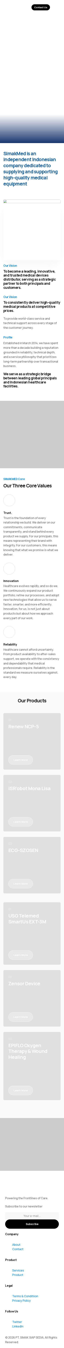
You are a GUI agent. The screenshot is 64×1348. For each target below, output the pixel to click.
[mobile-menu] (57, 7)
